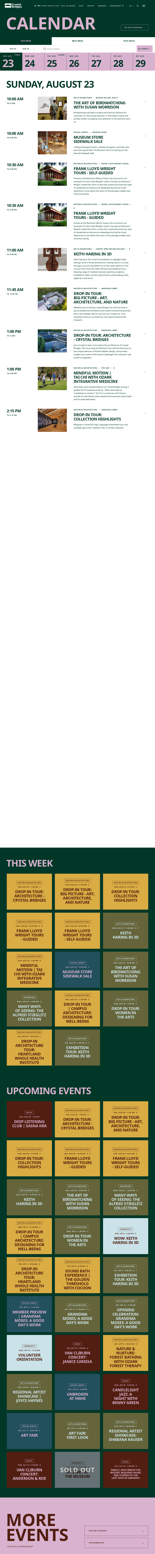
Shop (82, 6)
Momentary (118, 6)
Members (102, 6)
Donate (91, 6)
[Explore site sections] (143, 5)
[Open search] (137, 6)
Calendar (70, 6)
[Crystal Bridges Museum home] (13, 5)
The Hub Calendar (134, 27)
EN (130, 6)
